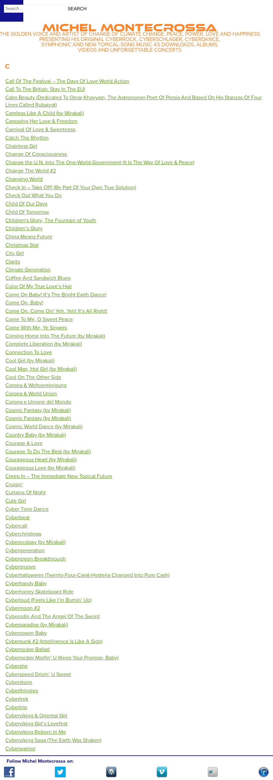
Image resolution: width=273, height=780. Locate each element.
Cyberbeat (17, 517)
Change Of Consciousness (36, 154)
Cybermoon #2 (22, 608)
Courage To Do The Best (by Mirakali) (48, 451)
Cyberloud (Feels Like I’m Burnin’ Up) (48, 600)
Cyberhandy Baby (26, 583)
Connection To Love (28, 352)
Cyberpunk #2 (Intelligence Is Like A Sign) (54, 641)
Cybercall (16, 526)
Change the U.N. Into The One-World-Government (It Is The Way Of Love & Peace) (99, 162)
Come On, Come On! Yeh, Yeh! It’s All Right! (56, 311)
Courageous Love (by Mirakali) (40, 468)
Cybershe (16, 666)
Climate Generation (28, 269)
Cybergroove (20, 567)
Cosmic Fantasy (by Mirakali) (38, 410)
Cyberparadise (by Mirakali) (36, 624)
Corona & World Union (31, 393)
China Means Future (28, 236)
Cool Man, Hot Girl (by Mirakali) (41, 369)
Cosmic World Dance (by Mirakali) (44, 426)
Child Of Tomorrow (27, 212)
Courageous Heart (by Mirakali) (41, 459)
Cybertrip (16, 707)
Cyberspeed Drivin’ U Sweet (38, 674)
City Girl (14, 253)
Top (260, 755)
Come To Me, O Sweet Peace (39, 319)
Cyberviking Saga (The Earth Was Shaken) (53, 740)
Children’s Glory (24, 228)
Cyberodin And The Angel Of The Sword (52, 616)
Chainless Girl (21, 146)
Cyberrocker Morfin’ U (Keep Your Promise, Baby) (62, 657)
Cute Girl (15, 501)
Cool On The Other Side (33, 377)
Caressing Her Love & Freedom (41, 121)
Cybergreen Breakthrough (35, 559)
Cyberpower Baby (26, 633)
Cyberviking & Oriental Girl (36, 715)
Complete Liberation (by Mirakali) (43, 344)
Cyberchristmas (23, 534)
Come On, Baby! (24, 302)
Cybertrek (16, 699)
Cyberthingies (21, 690)
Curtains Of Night (25, 492)
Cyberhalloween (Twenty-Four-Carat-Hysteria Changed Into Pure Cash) (87, 575)
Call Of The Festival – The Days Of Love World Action (67, 81)
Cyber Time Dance (27, 509)
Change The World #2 (30, 171)
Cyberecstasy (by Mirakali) (35, 542)
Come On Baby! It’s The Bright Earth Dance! (56, 294)
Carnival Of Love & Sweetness (40, 129)
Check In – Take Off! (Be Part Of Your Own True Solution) (70, 187)
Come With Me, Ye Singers (36, 327)
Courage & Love (24, 443)
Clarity (12, 261)
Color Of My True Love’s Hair (38, 286)
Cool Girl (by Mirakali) (30, 360)
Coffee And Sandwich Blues (38, 278)
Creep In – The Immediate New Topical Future (58, 476)
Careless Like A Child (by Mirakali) (44, 113)
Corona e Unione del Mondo (38, 402)
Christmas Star (22, 245)
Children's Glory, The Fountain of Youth (50, 220)
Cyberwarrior (20, 748)
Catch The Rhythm (27, 138)
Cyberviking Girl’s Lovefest (36, 723)
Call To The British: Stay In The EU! (45, 89)
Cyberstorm (18, 682)
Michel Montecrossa (129, 25)
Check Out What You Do (33, 195)
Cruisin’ (14, 484)
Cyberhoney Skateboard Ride (39, 591)
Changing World (24, 179)
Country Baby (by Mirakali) (35, 435)
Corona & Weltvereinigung (36, 385)
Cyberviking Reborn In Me (35, 732)
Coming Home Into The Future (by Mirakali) (55, 336)
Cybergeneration (25, 550)
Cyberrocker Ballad (27, 649)
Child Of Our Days (26, 203)
